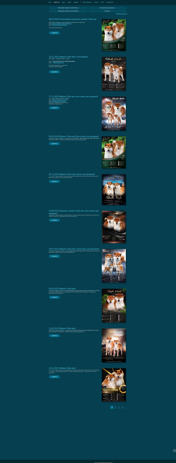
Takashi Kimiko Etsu (58, 62)
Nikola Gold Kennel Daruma (59, 25)
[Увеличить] (113, 35)
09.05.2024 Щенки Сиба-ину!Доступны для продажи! (74, 136)
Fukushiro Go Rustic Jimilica (60, 99)
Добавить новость (121, 14)
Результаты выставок (107, 8)
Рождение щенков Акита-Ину (68, 11)
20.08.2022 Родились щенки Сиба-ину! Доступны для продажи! (74, 212)
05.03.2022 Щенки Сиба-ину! (62, 288)
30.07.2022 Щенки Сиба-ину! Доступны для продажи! (74, 249)
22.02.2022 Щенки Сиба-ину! (62, 328)
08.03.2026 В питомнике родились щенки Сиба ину (72, 19)
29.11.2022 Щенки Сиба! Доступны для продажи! (72, 174)
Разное (107, 11)
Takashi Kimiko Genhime (59, 101)
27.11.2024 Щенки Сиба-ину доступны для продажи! (73, 96)
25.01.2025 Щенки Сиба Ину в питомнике (68, 57)
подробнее (54, 32)
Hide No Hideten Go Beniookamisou (62, 23)
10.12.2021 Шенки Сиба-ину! (62, 368)
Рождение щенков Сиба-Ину (67, 8)
